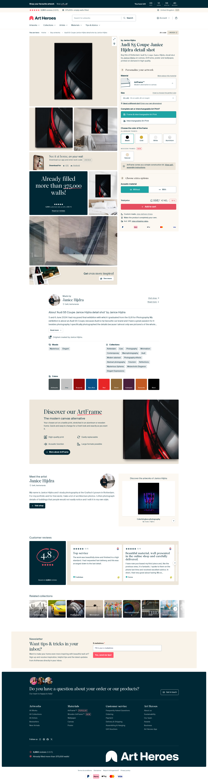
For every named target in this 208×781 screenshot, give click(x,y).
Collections (48, 25)
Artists (62, 25)
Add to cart (150, 206)
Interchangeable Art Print (138, 121)
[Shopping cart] (176, 18)
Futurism (132, 362)
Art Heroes (150, 706)
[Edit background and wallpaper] (114, 43)
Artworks (33, 25)
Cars (121, 349)
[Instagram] (40, 739)
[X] (51, 739)
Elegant (65, 349)
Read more (152, 302)
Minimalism (145, 349)
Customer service (116, 706)
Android (76, 165)
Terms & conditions (85, 770)
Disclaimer (97, 770)
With (164, 189)
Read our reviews (58, 211)
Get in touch (171, 692)
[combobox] (96, 18)
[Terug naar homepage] (42, 18)
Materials (75, 25)
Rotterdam (111, 349)
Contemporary (113, 353)
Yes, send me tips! (103, 655)
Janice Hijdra (130, 40)
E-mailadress (99, 643)
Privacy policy (125, 770)
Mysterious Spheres (115, 366)
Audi (143, 353)
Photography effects (132, 358)
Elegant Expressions (115, 371)
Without (136, 189)
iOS (67, 165)
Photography (131, 349)
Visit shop (152, 298)
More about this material (167, 76)
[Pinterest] (44, 739)
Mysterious (54, 349)
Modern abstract (114, 358)
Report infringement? (111, 770)
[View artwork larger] (114, 39)
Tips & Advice (92, 25)
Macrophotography (130, 353)
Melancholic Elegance (136, 366)
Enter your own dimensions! (142, 103)
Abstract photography (116, 362)
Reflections (144, 362)
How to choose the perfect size (164, 93)
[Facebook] (47, 739)
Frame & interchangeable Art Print (142, 114)
